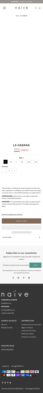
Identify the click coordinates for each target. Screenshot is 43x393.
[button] (21, 227)
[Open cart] (40, 7)
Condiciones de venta (28, 331)
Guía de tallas (7, 237)
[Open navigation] (6, 8)
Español (5, 366)
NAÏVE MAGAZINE (7, 350)
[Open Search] (36, 8)
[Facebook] (13, 277)
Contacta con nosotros (28, 337)
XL (22, 162)
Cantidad (5, 166)
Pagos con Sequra (27, 328)
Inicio (17, 16)
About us (4, 325)
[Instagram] (18, 277)
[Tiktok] (29, 277)
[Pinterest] (24, 277)
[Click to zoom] (37, 25)
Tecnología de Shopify (32, 389)
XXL (28, 162)
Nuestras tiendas (6, 328)
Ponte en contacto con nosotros (12, 214)
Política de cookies (27, 334)
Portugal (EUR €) (16, 366)
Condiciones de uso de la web (31, 325)
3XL (36, 162)
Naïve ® (21, 389)
